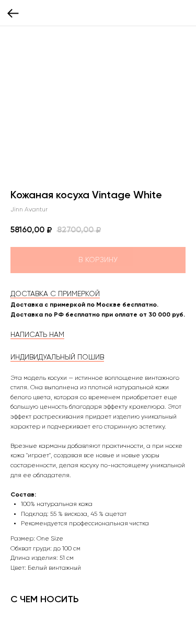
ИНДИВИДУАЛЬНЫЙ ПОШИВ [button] (57, 357)
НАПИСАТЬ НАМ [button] (37, 335)
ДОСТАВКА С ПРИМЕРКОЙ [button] (55, 294)
